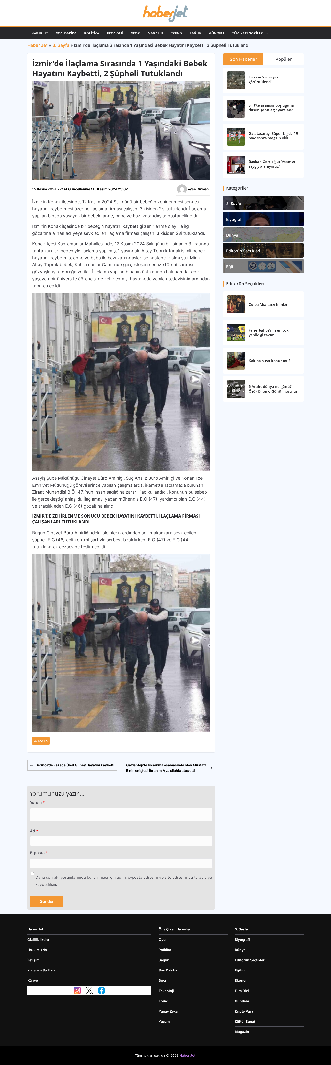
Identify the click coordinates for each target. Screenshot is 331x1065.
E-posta (39, 852)
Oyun (163, 939)
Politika (91, 33)
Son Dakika (66, 33)
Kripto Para (244, 1011)
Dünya (232, 235)
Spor (135, 33)
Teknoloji (166, 991)
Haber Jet (39, 33)
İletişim (33, 960)
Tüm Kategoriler (247, 33)
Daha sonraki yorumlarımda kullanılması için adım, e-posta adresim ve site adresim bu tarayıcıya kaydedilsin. (123, 881)
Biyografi (234, 219)
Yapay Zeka (168, 1011)
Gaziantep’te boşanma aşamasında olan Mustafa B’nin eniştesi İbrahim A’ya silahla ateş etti (166, 767)
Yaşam (164, 1021)
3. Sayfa (60, 45)
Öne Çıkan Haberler (175, 929)
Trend (176, 33)
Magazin (155, 33)
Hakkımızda (37, 950)
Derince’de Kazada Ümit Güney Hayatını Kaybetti (74, 765)
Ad (34, 830)
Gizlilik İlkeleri (39, 939)
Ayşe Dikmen (198, 189)
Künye (32, 980)
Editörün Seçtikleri (243, 250)
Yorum (37, 802)
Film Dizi (242, 991)
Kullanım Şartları (41, 970)
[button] (265, 33)
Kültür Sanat (245, 1021)
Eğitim (232, 266)
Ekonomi (115, 33)
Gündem (216, 33)
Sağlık (195, 33)
